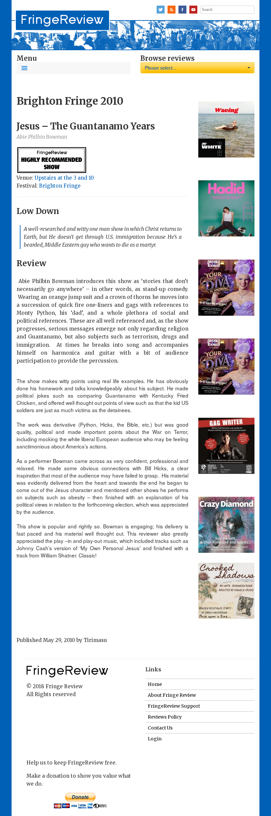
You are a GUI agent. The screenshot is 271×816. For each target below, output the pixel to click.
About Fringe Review (172, 695)
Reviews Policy (165, 717)
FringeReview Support (174, 706)
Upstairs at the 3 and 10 (64, 178)
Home (155, 684)
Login (155, 739)
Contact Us (160, 728)
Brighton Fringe (60, 186)
